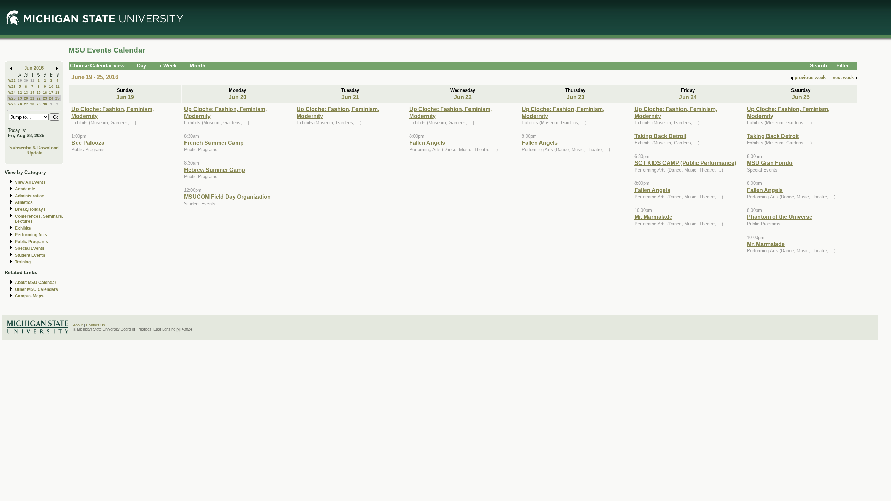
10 (51, 86)
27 (26, 104)
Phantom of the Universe (779, 217)
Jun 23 (575, 97)
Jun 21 (350, 97)
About (78, 325)
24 (51, 98)
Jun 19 (125, 97)
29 (20, 80)
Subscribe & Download (34, 147)
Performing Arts (31, 234)
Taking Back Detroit (660, 136)
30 (26, 80)
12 (20, 92)
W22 (12, 80)
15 (39, 92)
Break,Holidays (30, 209)
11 (58, 86)
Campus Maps (29, 296)
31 (32, 80)
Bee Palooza (87, 143)
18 (57, 92)
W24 (12, 92)
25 (57, 98)
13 (26, 92)
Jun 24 (688, 97)
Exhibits (23, 228)
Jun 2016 (34, 68)
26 (20, 104)
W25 (12, 98)
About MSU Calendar (35, 282)
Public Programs (31, 241)
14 (32, 92)
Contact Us (95, 325)
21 (32, 98)
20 (26, 98)
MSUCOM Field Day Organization (227, 196)
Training (23, 262)
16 (45, 92)
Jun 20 (237, 97)
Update (34, 153)
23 (45, 98)
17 (51, 92)
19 (20, 98)
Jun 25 (801, 97)
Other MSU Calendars (36, 289)
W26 (12, 104)
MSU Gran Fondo (770, 163)
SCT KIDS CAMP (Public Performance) (685, 163)
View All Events (30, 182)
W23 (12, 86)
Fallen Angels (427, 143)
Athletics (24, 202)
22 (39, 98)
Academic (25, 188)
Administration (29, 195)
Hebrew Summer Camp (214, 170)
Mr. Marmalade (653, 217)
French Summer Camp (214, 143)
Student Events (30, 255)
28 (32, 104)
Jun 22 (463, 97)
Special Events (30, 248)
